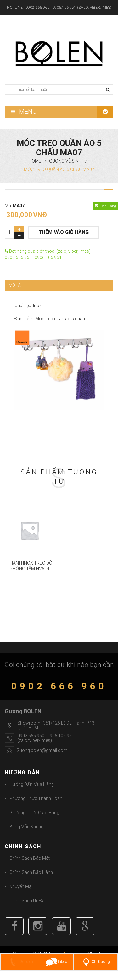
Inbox (62, 961)
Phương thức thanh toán (35, 798)
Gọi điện (26, 961)
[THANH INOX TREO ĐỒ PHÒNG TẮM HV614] (29, 530)
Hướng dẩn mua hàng (31, 784)
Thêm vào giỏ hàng (63, 232)
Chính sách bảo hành (31, 872)
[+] (19, 229)
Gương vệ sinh (65, 160)
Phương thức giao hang (34, 812)
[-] (19, 235)
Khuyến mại (20, 886)
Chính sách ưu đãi (27, 900)
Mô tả (15, 285)
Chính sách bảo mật (29, 858)
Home (35, 160)
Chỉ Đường (101, 961)
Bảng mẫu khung (26, 826)
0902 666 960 (59, 686)
